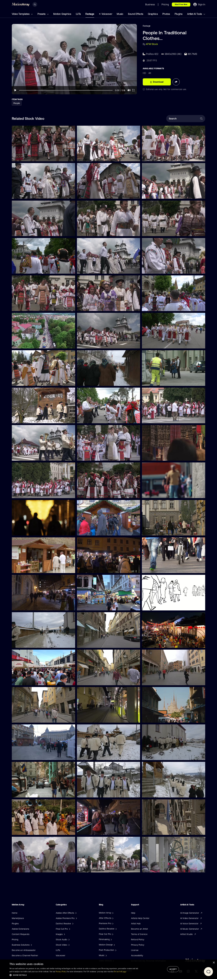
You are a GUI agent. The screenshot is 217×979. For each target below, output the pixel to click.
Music (120, 14)
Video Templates (21, 14)
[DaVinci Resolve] (116, 929)
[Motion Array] (112, 913)
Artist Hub (136, 923)
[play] (15, 90)
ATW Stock (152, 44)
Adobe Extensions (20, 929)
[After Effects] (112, 918)
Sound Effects (135, 14)
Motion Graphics (62, 14)
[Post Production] (115, 950)
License (134, 950)
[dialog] (108, 969)
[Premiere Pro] (112, 923)
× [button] (214, 963)
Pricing (15, 939)
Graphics (153, 14)
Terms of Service (139, 934)
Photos (166, 14)
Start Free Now (181, 4)
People (16, 103)
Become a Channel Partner (25, 955)
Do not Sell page (120, 972)
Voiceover (107, 14)
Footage (89, 14)
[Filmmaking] (111, 939)
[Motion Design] (114, 944)
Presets (41, 14)
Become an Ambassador (24, 950)
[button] (74, 975)
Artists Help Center (140, 918)
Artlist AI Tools (195, 14)
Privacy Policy (137, 945)
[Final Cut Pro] (112, 934)
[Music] (106, 955)
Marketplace (18, 918)
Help (133, 913)
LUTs (78, 14)
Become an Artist (139, 929)
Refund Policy (137, 939)
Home (14, 913)
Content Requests (20, 934)
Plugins (178, 14)
